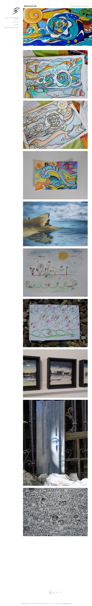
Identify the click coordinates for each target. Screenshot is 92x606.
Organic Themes (67, 603)
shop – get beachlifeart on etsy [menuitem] (12, 18)
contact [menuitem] (16, 25)
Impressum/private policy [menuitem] (11, 27)
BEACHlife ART (30, 6)
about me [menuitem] (16, 22)
